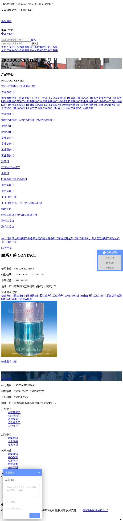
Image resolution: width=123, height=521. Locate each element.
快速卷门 (73, 98)
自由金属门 (7, 191)
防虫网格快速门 (90, 101)
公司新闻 (13, 438)
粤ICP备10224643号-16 (95, 510)
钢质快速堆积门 (10, 120)
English (10, 33)
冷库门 (69, 295)
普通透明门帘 (104, 238)
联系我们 (42, 47)
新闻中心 (32, 47)
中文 (3, 33)
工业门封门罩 (101, 295)
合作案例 (22, 47)
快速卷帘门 (84, 98)
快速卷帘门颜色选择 (82, 108)
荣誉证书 (13, 464)
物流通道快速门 (49, 101)
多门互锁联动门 (54, 104)
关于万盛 (52, 47)
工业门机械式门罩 (32, 203)
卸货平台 (114, 295)
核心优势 (13, 457)
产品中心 (11, 47)
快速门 (46, 98)
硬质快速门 (7, 131)
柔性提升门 (7, 143)
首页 (3, 47)
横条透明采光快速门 (102, 98)
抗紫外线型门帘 (70, 238)
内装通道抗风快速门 (69, 101)
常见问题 (13, 444)
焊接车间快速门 (18, 104)
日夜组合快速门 (90, 104)
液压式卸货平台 (10, 214)
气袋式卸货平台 (28, 214)
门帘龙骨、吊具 (88, 238)
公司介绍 (13, 454)
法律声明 (13, 467)
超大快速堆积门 (28, 120)
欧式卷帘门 (7, 179)
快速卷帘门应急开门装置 (56, 108)
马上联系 (6, 379)
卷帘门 (77, 295)
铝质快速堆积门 (46, 120)
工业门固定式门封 (11, 203)
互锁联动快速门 (72, 104)
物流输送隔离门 (36, 104)
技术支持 (13, 441)
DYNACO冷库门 (10, 167)
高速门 (20, 101)
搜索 (33, 39)
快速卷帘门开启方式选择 (28, 108)
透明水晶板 (7, 226)
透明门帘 (17, 299)
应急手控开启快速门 (30, 98)
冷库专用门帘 (37, 238)
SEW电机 (27, 299)
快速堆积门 (20, 295)
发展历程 (13, 460)
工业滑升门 (7, 155)
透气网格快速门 (10, 98)
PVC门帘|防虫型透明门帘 (15, 238)
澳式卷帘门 (20, 179)
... (9, 429)
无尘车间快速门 (59, 98)
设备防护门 (105, 101)
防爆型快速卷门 (108, 104)
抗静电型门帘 (53, 238)
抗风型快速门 (32, 101)
